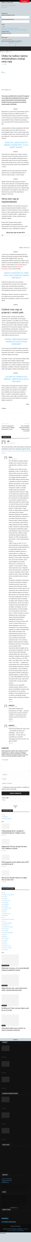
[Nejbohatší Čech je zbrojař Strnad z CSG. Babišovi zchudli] (15, 842)
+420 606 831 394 (7, 1180)
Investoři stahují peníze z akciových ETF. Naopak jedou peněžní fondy (8, 427)
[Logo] (3, 51)
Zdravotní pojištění (8, 932)
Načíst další (5, 886)
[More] (26, 67)
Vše (4, 815)
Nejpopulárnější (7, 818)
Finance (5, 944)
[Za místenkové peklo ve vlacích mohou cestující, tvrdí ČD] (15, 1115)
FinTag (5, 896)
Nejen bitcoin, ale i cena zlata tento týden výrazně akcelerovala (14, 989)
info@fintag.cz (5, 1182)
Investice (5, 940)
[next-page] (2, 1035)
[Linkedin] (22, 67)
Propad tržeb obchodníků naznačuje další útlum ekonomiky (16, 341)
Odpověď (3, 453)
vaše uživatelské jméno (8, 19)
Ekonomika (6, 938)
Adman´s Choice (7, 947)
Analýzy (5, 910)
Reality (5, 934)
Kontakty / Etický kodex (9, 5)
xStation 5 (26, 247)
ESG (4, 921)
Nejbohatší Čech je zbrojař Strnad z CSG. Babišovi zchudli (14, 847)
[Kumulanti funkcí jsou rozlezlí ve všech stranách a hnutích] (15, 1020)
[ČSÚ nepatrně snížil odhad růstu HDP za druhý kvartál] (15, 857)
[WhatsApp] (19, 67)
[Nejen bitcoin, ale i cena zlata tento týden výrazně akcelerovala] (15, 980)
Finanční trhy (6, 900)
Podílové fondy (7, 908)
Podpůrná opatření (8, 927)
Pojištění (5, 915)
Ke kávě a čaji (6, 945)
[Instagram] (3, 10)
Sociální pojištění (7, 923)
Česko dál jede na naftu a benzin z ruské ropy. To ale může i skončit (16, 145)
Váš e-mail (4, 37)
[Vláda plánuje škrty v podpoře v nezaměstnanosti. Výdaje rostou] (15, 826)
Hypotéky (5, 902)
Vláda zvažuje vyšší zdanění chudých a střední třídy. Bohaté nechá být (15, 1136)
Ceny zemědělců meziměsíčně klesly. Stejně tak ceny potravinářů (24, 428)
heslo (3, 24)
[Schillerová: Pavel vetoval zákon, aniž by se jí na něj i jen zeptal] (15, 1000)
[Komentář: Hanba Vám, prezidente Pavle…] (15, 1099)
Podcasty (5, 930)
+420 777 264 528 (6, 1179)
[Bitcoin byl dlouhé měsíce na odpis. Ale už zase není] (15, 873)
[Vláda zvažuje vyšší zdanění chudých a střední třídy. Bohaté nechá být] (15, 1130)
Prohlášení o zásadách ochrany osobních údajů (14, 30)
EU (4, 917)
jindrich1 (11, 705)
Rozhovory (6, 925)
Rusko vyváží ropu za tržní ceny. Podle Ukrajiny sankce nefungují (16, 275)
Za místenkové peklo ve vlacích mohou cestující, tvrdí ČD (13, 1121)
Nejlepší (5, 816)
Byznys (5, 936)
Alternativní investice (8, 919)
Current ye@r (5, 797)
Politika (5, 942)
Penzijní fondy (7, 913)
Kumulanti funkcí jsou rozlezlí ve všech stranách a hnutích (13, 1029)
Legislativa (6, 904)
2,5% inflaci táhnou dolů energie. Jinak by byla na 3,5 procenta (16, 379)
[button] (2, 48)
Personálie (6, 928)
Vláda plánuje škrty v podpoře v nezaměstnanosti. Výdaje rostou (13, 832)
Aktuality (5, 949)
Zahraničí (5, 906)
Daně (4, 911)
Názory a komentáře (8, 894)
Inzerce (5, 7)
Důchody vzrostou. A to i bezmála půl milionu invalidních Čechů (15, 969)
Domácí (5, 898)
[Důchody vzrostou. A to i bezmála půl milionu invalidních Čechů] (15, 960)
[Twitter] (4, 10)
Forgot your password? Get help (10, 28)
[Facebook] (2, 10)
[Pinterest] (15, 67)
